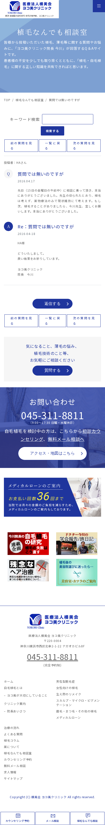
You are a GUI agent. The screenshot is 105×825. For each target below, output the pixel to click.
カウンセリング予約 (17, 821)
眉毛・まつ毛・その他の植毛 (76, 711)
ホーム (8, 681)
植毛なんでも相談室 (18, 753)
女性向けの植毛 (67, 688)
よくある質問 (13, 734)
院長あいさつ (16, 711)
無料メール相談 (15, 766)
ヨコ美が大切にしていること (27, 695)
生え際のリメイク (68, 694)
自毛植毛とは (13, 688)
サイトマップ (13, 778)
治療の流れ (12, 728)
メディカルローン (68, 717)
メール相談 (52, 821)
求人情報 (10, 772)
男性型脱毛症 (65, 681)
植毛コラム (12, 740)
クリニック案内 (15, 703)
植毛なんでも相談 (87, 821)
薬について (12, 747)
